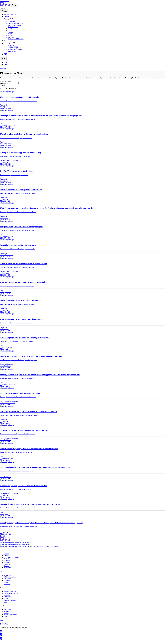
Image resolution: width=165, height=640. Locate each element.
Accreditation (8, 567)
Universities (7, 578)
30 (4, 536)
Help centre (7, 609)
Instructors (7, 595)
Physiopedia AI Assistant (15, 23)
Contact (6, 613)
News (5, 53)
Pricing (6, 582)
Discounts (7, 584)
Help (5, 54)
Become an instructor (10, 614)
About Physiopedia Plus (11, 593)
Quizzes (10, 35)
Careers (6, 598)
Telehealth (7, 564)
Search (5, 11)
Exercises (7, 562)
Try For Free (7, 64)
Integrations (7, 611)
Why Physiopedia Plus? (11, 14)
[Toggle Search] (14, 5)
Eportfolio (11, 37)
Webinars (6, 566)
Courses (6, 16)
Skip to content (4, 1)
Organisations (12, 51)
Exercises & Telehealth (14, 25)
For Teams (7, 43)
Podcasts (10, 32)
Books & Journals (13, 27)
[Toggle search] (3, 58)
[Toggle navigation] (18, 6)
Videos (10, 30)
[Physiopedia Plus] (5, 6)
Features (6, 19)
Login (5, 62)
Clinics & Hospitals (13, 48)
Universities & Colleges (15, 49)
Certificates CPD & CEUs (15, 39)
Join (5, 40)
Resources (3, 68)
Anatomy (10, 28)
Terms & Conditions (10, 600)
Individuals (7, 575)
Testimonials (7, 596)
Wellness (10, 34)
